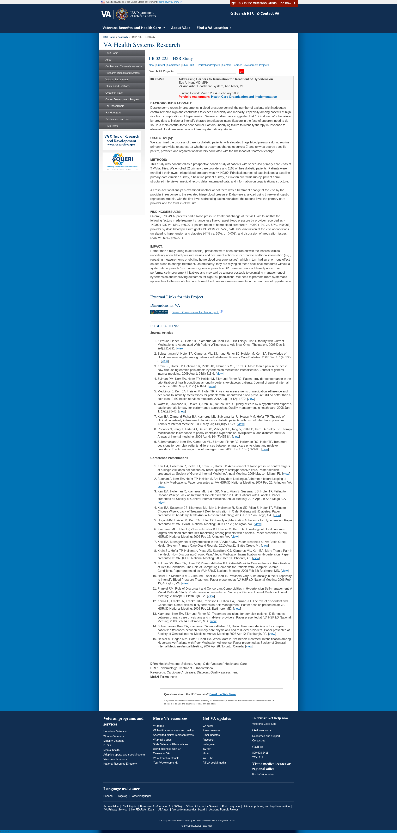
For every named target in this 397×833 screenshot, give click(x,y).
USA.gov (163, 809)
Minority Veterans (113, 740)
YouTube (208, 758)
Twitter (206, 748)
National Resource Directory (120, 763)
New (151, 65)
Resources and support (266, 736)
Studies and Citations (117, 86)
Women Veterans (113, 736)
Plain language (231, 806)
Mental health (111, 750)
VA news (208, 725)
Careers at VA (161, 753)
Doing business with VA (167, 748)
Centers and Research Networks (123, 66)
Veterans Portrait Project (223, 809)
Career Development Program (122, 99)
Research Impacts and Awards (122, 73)
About (108, 59)
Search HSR (243, 13)
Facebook (208, 739)
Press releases (212, 730)
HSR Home (109, 37)
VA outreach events (115, 759)
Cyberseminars (114, 92)
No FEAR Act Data (142, 809)
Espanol (108, 795)
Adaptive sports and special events (124, 754)
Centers (227, 65)
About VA (179, 28)
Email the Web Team (222, 694)
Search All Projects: (162, 71)
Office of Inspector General (202, 806)
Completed (173, 65)
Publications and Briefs (118, 119)
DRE (193, 65)
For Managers (113, 112)
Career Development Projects (251, 65)
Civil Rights (129, 806)
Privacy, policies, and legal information (267, 806)
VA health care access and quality (173, 730)
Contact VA (269, 13)
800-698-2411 (260, 752)
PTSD (107, 745)
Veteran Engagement (117, 79)
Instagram (209, 744)
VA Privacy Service (115, 809)
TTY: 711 (257, 757)
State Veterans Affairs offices (170, 744)
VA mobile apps (162, 739)
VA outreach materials (166, 758)
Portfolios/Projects (209, 65)
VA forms (158, 725)
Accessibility (111, 806)
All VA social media (214, 762)
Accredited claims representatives (173, 734)
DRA (185, 65)
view (180, 348)
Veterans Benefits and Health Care (132, 28)
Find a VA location (263, 774)
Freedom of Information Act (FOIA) (161, 806)
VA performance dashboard (188, 809)
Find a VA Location (213, 28)
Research (123, 37)
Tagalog (122, 795)
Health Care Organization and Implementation (244, 96)
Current (160, 65)
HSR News (111, 125)
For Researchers (114, 106)
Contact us (258, 740)
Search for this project (195, 312)
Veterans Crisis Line (264, 723)
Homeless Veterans (115, 731)
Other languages (141, 795)
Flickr (206, 753)
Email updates (211, 734)
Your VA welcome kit (165, 762)
